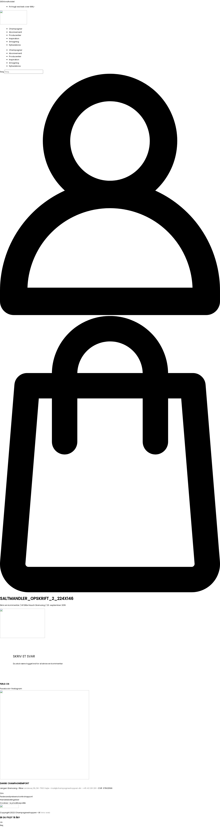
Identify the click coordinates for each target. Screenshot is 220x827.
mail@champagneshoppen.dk (66, 788)
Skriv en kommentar (9, 605)
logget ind (31, 663)
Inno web (45, 812)
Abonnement (15, 32)
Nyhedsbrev (15, 45)
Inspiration (14, 38)
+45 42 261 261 (89, 788)
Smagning (14, 41)
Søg (2, 71)
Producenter (15, 35)
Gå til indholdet (7, 1)
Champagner (15, 28)
